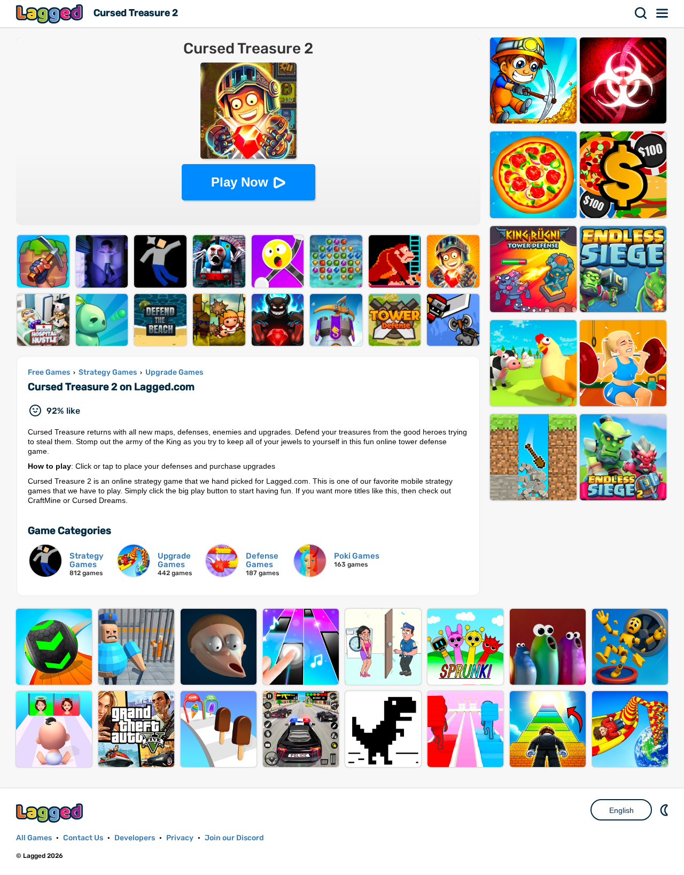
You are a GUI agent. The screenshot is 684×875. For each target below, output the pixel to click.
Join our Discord (234, 837)
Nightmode (665, 809)
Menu (662, 13)
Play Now (239, 182)
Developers (134, 837)
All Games (34, 837)
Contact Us (83, 837)
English (621, 810)
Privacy (179, 837)
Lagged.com (51, 812)
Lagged (51, 13)
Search (641, 13)
